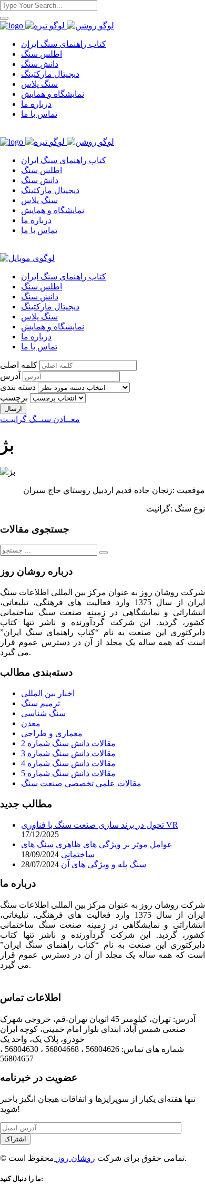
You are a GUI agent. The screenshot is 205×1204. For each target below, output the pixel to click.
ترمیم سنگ (40, 703)
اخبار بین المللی (48, 693)
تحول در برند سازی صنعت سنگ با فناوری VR (99, 824)
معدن (30, 723)
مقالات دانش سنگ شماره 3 (68, 753)
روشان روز (74, 1157)
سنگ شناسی (43, 713)
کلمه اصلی (18, 364)
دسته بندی (18, 387)
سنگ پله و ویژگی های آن (103, 864)
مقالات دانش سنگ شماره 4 (68, 763)
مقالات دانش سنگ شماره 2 (68, 743)
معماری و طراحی (52, 733)
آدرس (10, 376)
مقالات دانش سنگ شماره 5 (68, 773)
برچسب (14, 397)
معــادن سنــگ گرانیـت (40, 419)
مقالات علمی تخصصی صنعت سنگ (81, 783)
